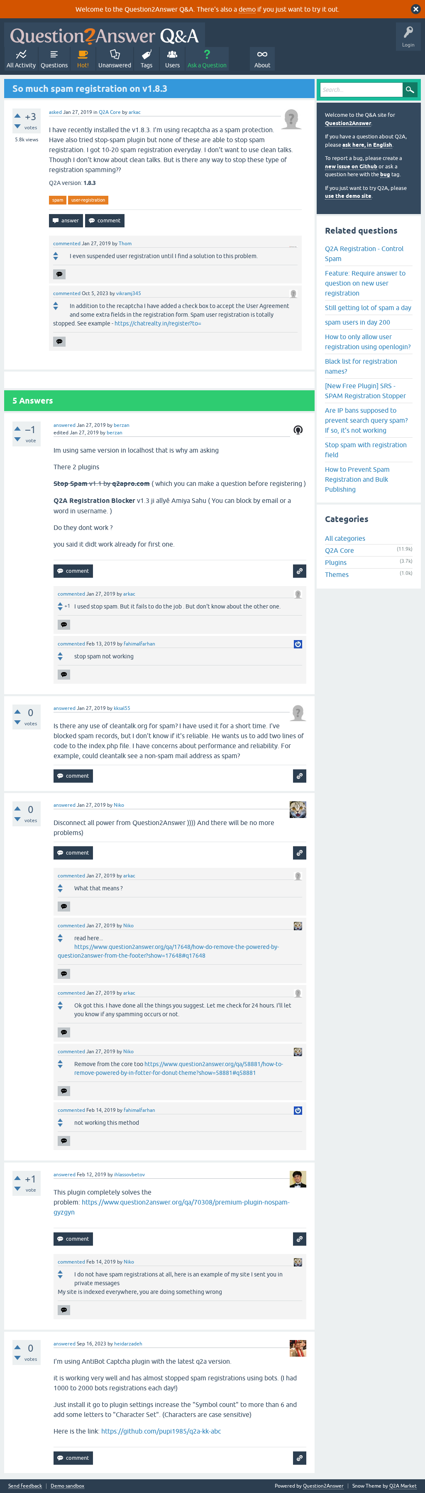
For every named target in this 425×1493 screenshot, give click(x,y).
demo (247, 9)
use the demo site (348, 196)
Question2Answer (348, 123)
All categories (345, 538)
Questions (54, 65)
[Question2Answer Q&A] (104, 34)
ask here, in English (367, 145)
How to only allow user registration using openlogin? (367, 341)
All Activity (21, 65)
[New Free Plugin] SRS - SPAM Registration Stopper (365, 390)
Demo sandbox (67, 1486)
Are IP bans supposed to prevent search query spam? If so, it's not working (366, 420)
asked (55, 112)
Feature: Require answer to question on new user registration (365, 283)
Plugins (336, 562)
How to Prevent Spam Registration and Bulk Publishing (357, 479)
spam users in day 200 (357, 322)
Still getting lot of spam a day (368, 307)
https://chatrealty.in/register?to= (158, 323)
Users (172, 65)
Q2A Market (403, 1486)
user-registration (88, 199)
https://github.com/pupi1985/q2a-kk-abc (161, 1431)
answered (65, 425)
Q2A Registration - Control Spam (364, 253)
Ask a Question (207, 65)
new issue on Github (351, 166)
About (262, 65)
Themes (337, 574)
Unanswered (114, 65)
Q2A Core (110, 112)
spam (57, 199)
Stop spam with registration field (366, 449)
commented (67, 243)
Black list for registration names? (361, 366)
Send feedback (25, 1486)
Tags (146, 65)
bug (385, 174)
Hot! (83, 65)
